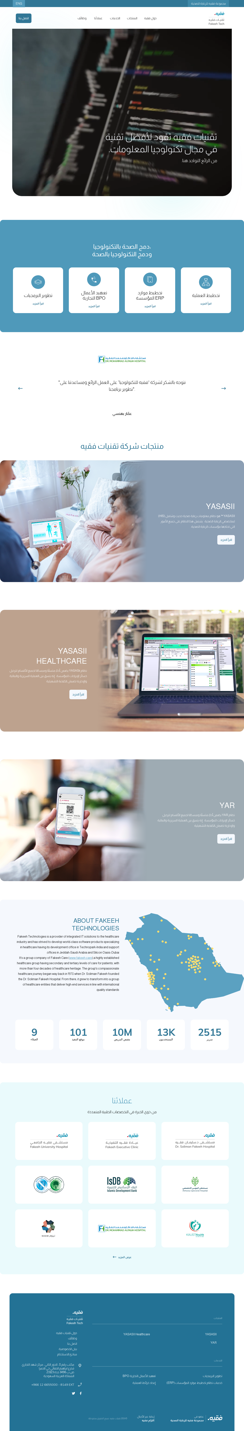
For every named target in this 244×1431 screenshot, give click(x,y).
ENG (19, 3)
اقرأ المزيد (226, 539)
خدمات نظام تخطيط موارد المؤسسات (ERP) (194, 1382)
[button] (150, 18)
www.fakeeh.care (80, 957)
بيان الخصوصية (68, 1349)
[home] (216, 18)
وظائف (82, 18)
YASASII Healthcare (136, 1334)
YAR (213, 1342)
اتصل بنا (24, 18)
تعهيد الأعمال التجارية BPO (139, 1376)
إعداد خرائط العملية (144, 1382)
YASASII (211, 1334)
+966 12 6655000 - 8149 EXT (52, 1384)
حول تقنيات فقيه (66, 1333)
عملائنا (98, 18)
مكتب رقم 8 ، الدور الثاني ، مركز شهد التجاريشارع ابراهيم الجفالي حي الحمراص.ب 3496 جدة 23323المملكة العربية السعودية (48, 1370)
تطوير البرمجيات (212, 1376)
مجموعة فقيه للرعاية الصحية (208, 3)
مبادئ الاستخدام (67, 1354)
